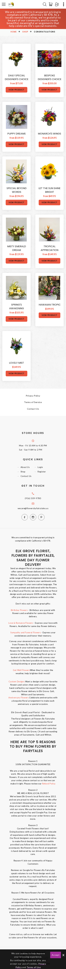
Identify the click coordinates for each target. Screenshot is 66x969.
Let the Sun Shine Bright (49, 190)
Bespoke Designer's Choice (49, 77)
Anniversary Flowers (18, 697)
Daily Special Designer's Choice (16, 77)
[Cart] (51, 4)
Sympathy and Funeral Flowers (25, 632)
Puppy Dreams (16, 133)
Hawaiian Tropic (49, 304)
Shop (25, 31)
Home (14, 31)
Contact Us (33, 408)
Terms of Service (33, 402)
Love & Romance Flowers (20, 623)
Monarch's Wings (49, 133)
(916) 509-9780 (33, 498)
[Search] (44, 4)
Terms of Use (34, 967)
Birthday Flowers (19, 610)
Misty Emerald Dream (16, 248)
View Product (16, 89)
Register (42, 471)
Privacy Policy (33, 395)
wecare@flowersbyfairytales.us (33, 508)
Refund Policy (49, 783)
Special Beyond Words (17, 190)
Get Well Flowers (21, 670)
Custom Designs (17, 681)
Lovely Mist (16, 363)
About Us (25, 467)
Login (40, 467)
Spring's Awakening (16, 306)
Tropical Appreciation (49, 248)
